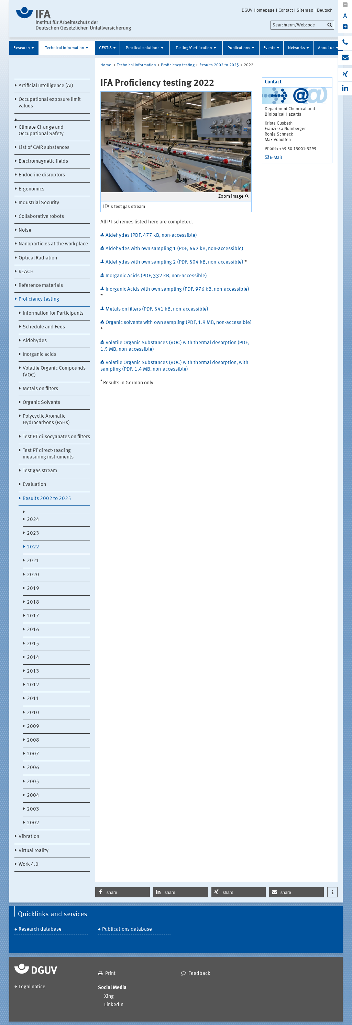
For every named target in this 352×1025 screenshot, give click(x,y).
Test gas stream (40, 471)
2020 (33, 575)
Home (105, 65)
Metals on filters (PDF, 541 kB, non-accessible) (157, 309)
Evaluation (34, 484)
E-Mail (276, 157)
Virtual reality (33, 850)
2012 (33, 685)
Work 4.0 (28, 864)
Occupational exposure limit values (50, 103)
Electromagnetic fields (43, 161)
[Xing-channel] (345, 74)
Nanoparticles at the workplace (53, 244)
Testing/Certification (194, 48)
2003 (33, 809)
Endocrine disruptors (42, 175)
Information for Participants (53, 313)
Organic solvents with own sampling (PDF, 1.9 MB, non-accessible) (179, 322)
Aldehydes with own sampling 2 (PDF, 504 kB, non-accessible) (175, 262)
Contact (285, 10)
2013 (33, 671)
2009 (33, 726)
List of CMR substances (44, 147)
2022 (33, 547)
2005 (33, 781)
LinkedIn (113, 1004)
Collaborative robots (41, 216)
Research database (40, 929)
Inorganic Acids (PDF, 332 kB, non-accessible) (156, 276)
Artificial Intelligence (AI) (46, 86)
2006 (33, 767)
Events (269, 48)
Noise (25, 230)
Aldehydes (35, 340)
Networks (296, 48)
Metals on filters (40, 389)
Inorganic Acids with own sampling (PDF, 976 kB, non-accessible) (177, 289)
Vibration (29, 836)
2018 (33, 602)
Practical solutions (143, 48)
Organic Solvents (41, 402)
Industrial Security (39, 203)
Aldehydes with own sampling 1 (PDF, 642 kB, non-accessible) (174, 249)
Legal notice (32, 987)
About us (326, 48)
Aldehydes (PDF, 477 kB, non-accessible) (151, 235)
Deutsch (324, 10)
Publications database (127, 929)
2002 (33, 823)
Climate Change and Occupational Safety (41, 131)
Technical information (64, 48)
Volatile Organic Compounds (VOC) (54, 371)
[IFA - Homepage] (73, 19)
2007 (33, 754)
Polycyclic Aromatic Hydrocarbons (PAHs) (46, 420)
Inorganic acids (39, 354)
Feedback (199, 973)
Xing (109, 996)
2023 (33, 533)
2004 (33, 795)
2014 (33, 657)
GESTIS (105, 48)
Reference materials (41, 285)
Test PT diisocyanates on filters (56, 437)
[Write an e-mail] (345, 58)
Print (110, 973)
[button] (122, 892)
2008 (33, 740)
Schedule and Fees (44, 327)
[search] (302, 25)
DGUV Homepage (258, 10)
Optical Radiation (38, 258)
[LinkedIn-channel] (345, 88)
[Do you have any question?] (345, 43)
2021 (33, 560)
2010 (33, 712)
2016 (33, 629)
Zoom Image (230, 196)
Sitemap (305, 10)
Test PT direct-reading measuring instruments (48, 454)
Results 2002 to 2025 (47, 498)
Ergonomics (31, 189)
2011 (33, 698)
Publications (239, 48)
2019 (33, 588)
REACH (26, 272)
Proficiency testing (39, 299)
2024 (33, 519)
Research (21, 48)
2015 (33, 644)
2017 (33, 616)
